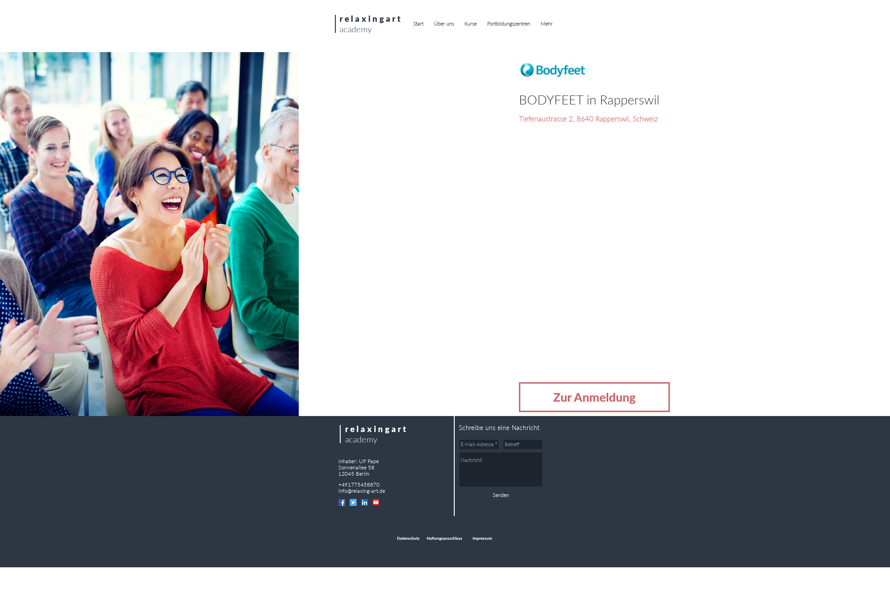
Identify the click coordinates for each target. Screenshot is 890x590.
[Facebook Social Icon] (341, 502)
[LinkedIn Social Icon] (364, 502)
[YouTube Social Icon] (375, 502)
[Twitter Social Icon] (353, 502)
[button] (444, 23)
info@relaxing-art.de (361, 491)
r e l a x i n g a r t (370, 18)
